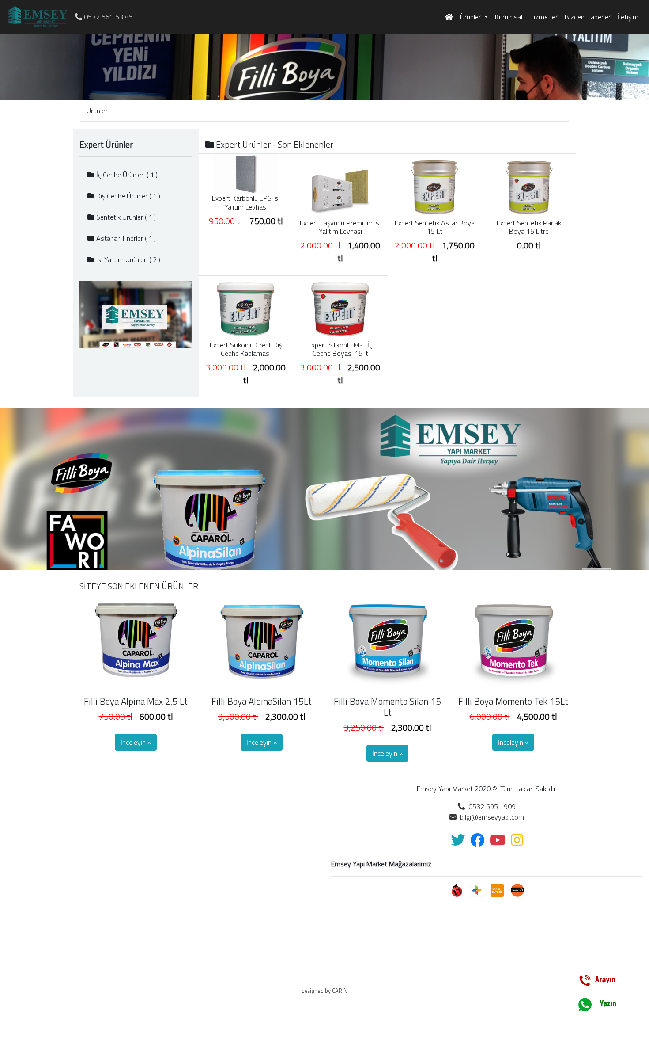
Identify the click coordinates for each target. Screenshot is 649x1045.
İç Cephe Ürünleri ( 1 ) (126, 174)
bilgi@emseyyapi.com (490, 817)
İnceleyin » (136, 742)
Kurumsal (508, 16)
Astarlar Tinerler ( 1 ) (125, 238)
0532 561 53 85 (107, 16)
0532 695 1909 (490, 806)
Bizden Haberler (588, 16)
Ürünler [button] (471, 16)
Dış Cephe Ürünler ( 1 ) (127, 196)
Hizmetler (543, 16)
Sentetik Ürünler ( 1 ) (125, 217)
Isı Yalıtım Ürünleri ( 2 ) (127, 259)
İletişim (628, 16)
